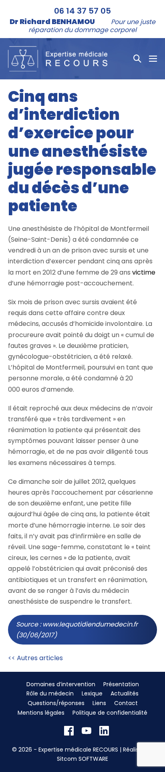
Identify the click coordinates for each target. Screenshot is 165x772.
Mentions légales (41, 713)
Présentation (121, 684)
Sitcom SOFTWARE (82, 759)
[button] (137, 58)
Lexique (92, 693)
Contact (126, 703)
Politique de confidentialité (109, 713)
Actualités (125, 693)
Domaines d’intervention (60, 684)
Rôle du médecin (50, 693)
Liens (99, 703)
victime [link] (143, 272)
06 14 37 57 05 (82, 10)
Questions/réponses (56, 703)
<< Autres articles (35, 658)
